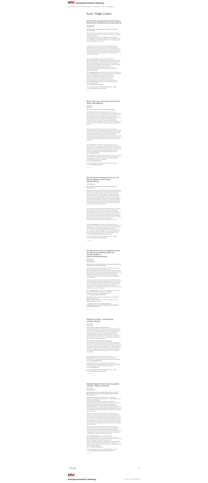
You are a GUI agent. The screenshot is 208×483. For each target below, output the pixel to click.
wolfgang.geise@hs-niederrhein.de (98, 294)
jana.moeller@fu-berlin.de (96, 160)
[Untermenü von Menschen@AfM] (100, 6)
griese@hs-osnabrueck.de (92, 69)
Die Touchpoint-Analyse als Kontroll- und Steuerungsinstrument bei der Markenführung (103, 179)
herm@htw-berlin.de (94, 153)
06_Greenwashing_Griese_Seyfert (98, 88)
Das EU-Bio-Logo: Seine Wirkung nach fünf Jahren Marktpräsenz (103, 102)
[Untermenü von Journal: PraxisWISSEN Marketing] (91, 6)
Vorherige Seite (72, 468)
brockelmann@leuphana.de (96, 446)
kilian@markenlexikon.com (96, 360)
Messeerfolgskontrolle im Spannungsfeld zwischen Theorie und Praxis (103, 385)
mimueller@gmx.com (95, 367)
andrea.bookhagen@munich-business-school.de (101, 233)
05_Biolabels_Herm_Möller (96, 164)
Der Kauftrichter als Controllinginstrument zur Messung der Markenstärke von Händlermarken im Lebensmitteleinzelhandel (103, 253)
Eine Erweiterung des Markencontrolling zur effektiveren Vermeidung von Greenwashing (104, 22)
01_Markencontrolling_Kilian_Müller (98, 371)
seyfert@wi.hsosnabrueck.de (96, 84)
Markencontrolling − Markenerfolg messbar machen (100, 320)
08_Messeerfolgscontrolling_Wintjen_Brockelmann (101, 450)
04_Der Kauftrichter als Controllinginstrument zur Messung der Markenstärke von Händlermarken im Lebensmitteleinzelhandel (103, 305)
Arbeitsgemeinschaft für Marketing (90, 3)
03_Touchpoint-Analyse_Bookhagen (98, 237)
